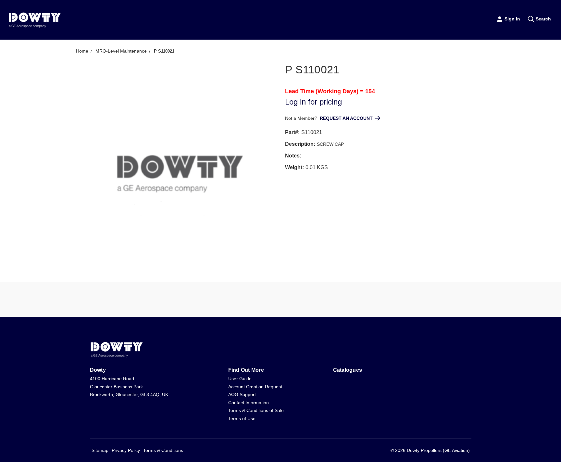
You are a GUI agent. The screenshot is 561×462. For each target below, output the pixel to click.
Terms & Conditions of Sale (256, 410)
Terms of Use (242, 418)
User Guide (240, 378)
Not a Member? (301, 118)
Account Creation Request (255, 386)
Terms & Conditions (163, 450)
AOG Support (242, 394)
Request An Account (346, 118)
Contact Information (248, 402)
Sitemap (100, 450)
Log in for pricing (313, 101)
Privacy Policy (126, 450)
